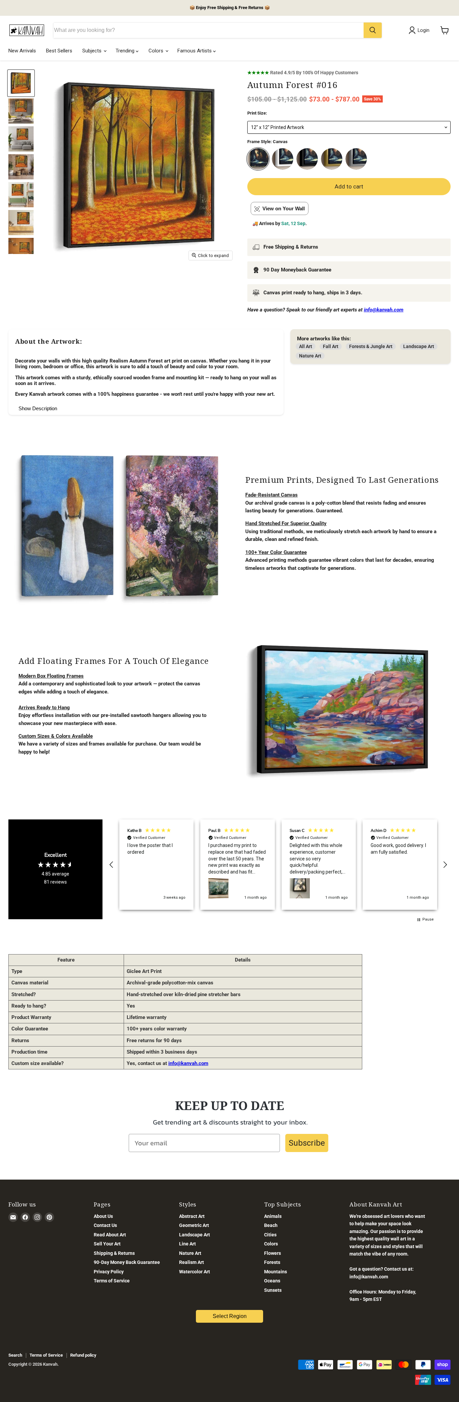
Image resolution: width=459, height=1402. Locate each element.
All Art (305, 346)
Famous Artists (195, 51)
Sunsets (273, 1290)
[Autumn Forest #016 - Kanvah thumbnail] (21, 111)
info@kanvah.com (188, 1063)
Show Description (37, 408)
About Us (103, 1216)
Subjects (92, 51)
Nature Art (310, 355)
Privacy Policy (109, 1271)
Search (15, 1355)
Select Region (230, 1316)
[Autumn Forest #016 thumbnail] (21, 83)
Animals (273, 1216)
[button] (111, 865)
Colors (157, 51)
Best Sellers (59, 51)
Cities (270, 1234)
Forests (272, 1262)
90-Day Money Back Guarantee (127, 1262)
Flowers (272, 1253)
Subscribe (307, 1143)
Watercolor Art (194, 1271)
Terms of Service (112, 1280)
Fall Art (330, 346)
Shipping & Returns (114, 1253)
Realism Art (191, 1262)
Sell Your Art (107, 1243)
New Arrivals (22, 51)
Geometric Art (194, 1225)
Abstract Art (192, 1216)
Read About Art (110, 1234)
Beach (271, 1225)
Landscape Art (418, 346)
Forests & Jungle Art (370, 346)
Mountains (275, 1271)
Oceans (272, 1280)
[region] (278, 865)
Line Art (187, 1243)
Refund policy (83, 1355)
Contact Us (105, 1225)
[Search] (373, 30)
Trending (126, 51)
